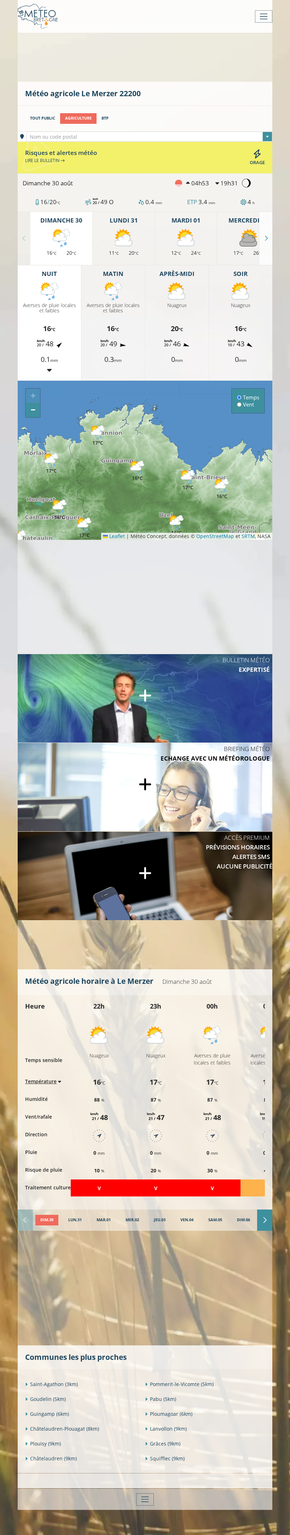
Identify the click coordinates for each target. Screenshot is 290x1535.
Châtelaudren (53, 1458)
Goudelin (48, 1399)
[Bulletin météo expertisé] (145, 698)
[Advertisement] (154, 57)
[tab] (46, 1220)
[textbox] (149, 137)
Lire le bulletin (42, 160)
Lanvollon (168, 1428)
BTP (105, 118)
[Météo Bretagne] (38, 16)
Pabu (163, 1399)
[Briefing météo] (145, 787)
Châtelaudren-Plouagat (64, 1428)
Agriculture (78, 118)
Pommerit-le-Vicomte (182, 1384)
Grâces (165, 1443)
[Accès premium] (145, 876)
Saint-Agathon (54, 1384)
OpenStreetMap (215, 536)
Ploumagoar (171, 1413)
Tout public (42, 118)
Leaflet (116, 536)
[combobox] (150, 137)
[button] (84, 528)
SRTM (248, 536)
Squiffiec (167, 1458)
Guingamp (49, 1413)
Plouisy (45, 1443)
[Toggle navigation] (263, 16)
